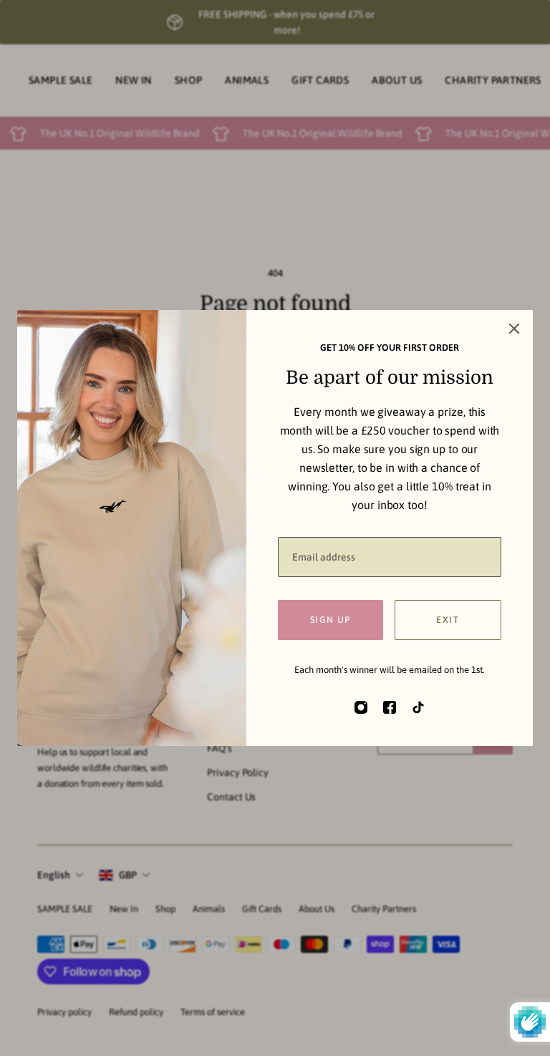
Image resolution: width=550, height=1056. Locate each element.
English (53, 875)
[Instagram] (361, 707)
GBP (128, 875)
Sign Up (330, 619)
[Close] (514, 328)
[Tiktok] (418, 707)
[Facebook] (389, 707)
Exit (447, 619)
